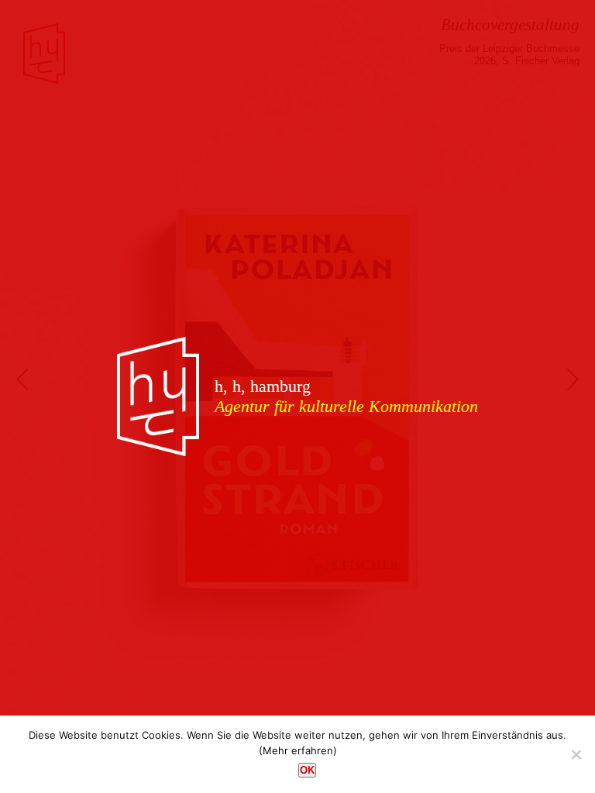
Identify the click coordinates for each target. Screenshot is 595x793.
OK (307, 770)
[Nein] (575, 754)
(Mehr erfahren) (298, 750)
